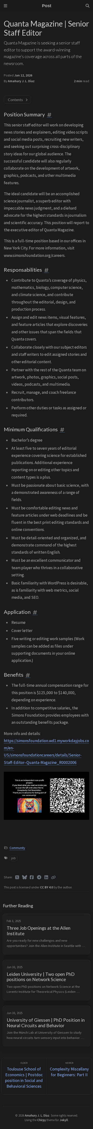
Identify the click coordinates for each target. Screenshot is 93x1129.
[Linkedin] (46, 877)
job (13, 858)
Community (17, 848)
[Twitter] (17, 877)
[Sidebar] (5, 5)
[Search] (87, 5)
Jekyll (64, 1120)
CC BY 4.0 (47, 887)
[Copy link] (53, 877)
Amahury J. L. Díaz (21, 81)
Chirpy (41, 1120)
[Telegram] (39, 877)
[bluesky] (24, 877)
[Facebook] (32, 877)
